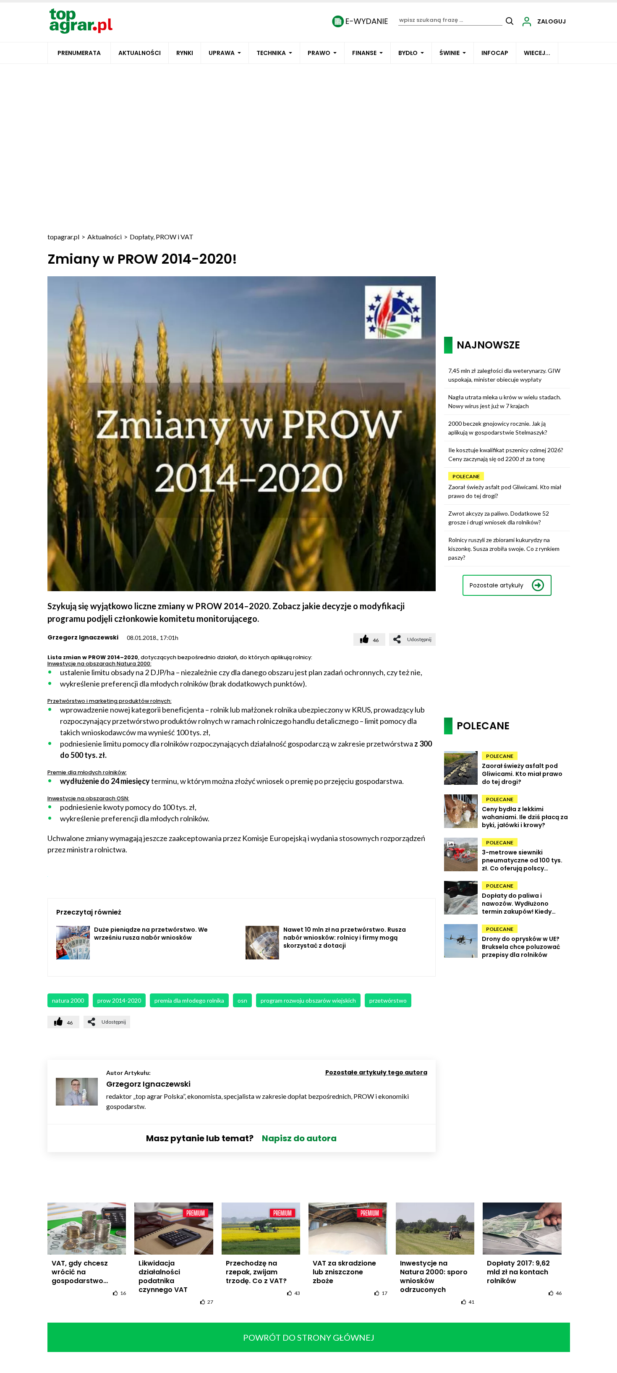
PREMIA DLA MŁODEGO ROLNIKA (189, 1000)
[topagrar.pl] (81, 20)
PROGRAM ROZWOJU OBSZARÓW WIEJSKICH (308, 1000)
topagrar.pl (63, 237)
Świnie (449, 53)
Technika (271, 53)
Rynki (184, 53)
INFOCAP (494, 53)
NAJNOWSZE (488, 345)
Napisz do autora (299, 1138)
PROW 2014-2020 (119, 1000)
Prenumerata (79, 53)
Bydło (408, 53)
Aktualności (139, 53)
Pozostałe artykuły (496, 585)
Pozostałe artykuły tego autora (376, 1072)
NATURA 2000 (68, 1000)
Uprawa (222, 53)
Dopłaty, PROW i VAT (161, 237)
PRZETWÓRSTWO (388, 1000)
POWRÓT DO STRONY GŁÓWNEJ (308, 1337)
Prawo (319, 53)
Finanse (364, 53)
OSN (242, 1000)
